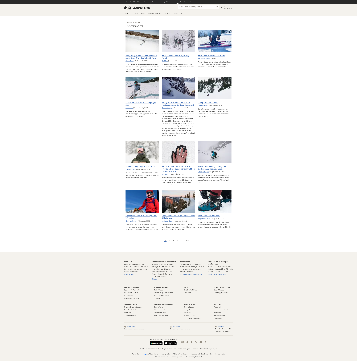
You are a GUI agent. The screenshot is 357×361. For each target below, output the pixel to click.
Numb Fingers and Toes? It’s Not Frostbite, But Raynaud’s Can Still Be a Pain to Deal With (178, 168)
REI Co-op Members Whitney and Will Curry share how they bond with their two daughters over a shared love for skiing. (178, 66)
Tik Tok (187, 342)
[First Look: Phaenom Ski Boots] (214, 41)
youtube (200, 342)
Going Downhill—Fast (208, 102)
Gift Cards (187, 293)
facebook (191, 342)
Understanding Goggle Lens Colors (141, 166)
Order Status (158, 290)
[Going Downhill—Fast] (214, 88)
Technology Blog (219, 315)
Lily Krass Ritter (131, 221)
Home (129, 22)
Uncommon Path (141, 7)
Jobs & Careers (189, 307)
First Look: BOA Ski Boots (209, 216)
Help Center (131, 326)
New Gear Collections (131, 310)
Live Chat (221, 326)
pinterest (196, 342)
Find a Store (177, 326)
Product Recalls (220, 354)
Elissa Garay (130, 61)
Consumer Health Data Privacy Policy (201, 354)
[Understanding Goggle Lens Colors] (142, 152)
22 (181, 240)
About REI (217, 307)
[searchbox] (198, 7)
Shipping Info (159, 298)
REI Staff (165, 61)
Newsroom (217, 312)
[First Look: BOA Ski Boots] (214, 201)
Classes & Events (159, 310)
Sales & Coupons (220, 290)
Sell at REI (187, 312)
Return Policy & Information (163, 293)
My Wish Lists (128, 295)
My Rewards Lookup (131, 293)
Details (210, 274)
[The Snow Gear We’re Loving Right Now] (142, 88)
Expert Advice (159, 307)
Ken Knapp (165, 174)
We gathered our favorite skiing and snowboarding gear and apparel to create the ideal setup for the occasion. (141, 113)
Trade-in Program (130, 315)
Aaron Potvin (130, 169)
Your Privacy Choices (152, 354)
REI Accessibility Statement (194, 357)
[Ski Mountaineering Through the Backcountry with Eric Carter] (214, 152)
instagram (182, 342)
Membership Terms (176, 357)
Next (187, 240)
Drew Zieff (129, 108)
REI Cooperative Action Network (191, 274)
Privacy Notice (166, 354)
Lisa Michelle (202, 105)
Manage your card (219, 274)
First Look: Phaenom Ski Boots (211, 55)
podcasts (205, 342)
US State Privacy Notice (180, 354)
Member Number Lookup (133, 307)
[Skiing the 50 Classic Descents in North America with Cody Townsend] (178, 88)
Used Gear (127, 312)
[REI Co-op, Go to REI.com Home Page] (127, 7)
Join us (154, 279)
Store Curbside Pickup (161, 295)
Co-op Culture (189, 310)
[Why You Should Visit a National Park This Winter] (178, 201)
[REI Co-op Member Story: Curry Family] (178, 41)
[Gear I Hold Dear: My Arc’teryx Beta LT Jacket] (142, 201)
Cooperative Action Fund (222, 310)
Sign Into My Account (131, 290)
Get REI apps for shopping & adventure (163, 339)
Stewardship (218, 318)
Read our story (129, 274)
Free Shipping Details (221, 293)
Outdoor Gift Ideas (190, 290)
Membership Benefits (131, 298)
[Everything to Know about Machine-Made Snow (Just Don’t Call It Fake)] (142, 41)
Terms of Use (136, 354)
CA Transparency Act (161, 357)
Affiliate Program (189, 315)
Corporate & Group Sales (192, 318)
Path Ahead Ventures (161, 315)
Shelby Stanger (167, 108)
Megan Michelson (204, 58)
